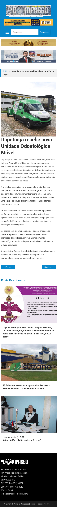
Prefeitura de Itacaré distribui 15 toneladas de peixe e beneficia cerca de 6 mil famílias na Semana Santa (10, 267)
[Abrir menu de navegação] (7, 32)
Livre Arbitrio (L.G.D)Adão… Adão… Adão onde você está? (21, 439)
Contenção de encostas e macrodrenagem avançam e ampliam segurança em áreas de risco (50, 267)
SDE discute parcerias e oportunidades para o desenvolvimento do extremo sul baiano (26, 387)
